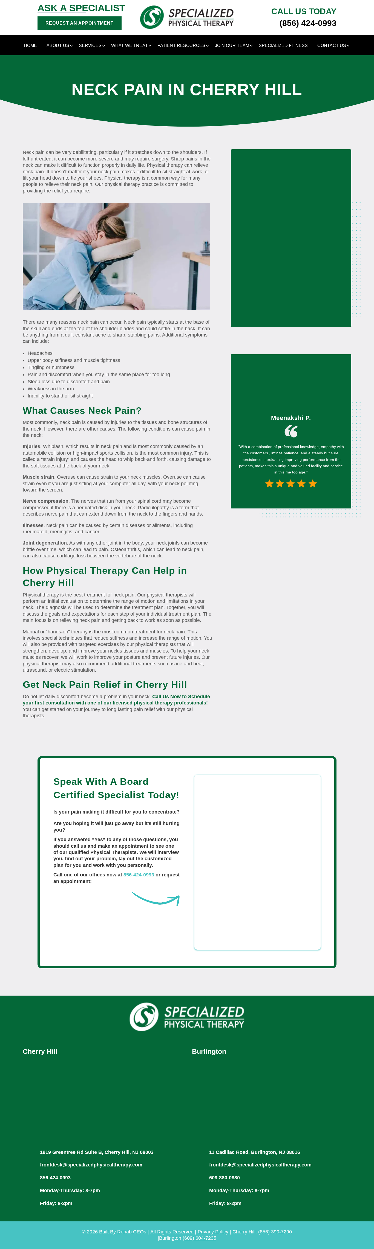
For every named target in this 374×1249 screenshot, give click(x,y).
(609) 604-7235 (199, 1238)
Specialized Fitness (283, 46)
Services (90, 46)
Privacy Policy (213, 1232)
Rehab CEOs (131, 1232)
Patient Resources (181, 46)
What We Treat (129, 46)
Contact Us (331, 46)
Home (30, 46)
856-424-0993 (138, 874)
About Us (58, 46)
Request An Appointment (79, 23)
